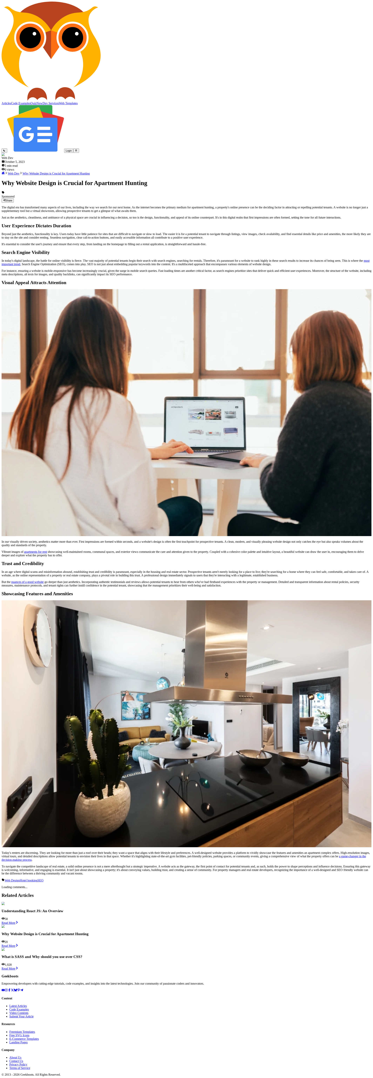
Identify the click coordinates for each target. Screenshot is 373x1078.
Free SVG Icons (19, 1035)
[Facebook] (9, 990)
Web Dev (13, 173)
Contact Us (16, 1061)
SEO (40, 880)
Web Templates (68, 103)
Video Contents (18, 1013)
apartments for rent (35, 551)
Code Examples (19, 1009)
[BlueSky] (15, 990)
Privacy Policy (18, 1064)
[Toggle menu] (76, 150)
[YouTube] (3, 990)
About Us (15, 1057)
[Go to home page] (3, 173)
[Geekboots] (51, 99)
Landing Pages (18, 1042)
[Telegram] (21, 990)
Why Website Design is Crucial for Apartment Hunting (56, 173)
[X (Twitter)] (12, 990)
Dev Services (51, 103)
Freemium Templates (22, 1031)
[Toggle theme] (4, 150)
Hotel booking (28, 880)
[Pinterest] (18, 990)
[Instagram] (6, 990)
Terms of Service (19, 1068)
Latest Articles (18, 1006)
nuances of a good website (27, 582)
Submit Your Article (21, 1016)
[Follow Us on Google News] (35, 150)
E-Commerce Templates (24, 1038)
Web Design (12, 880)
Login (69, 150)
